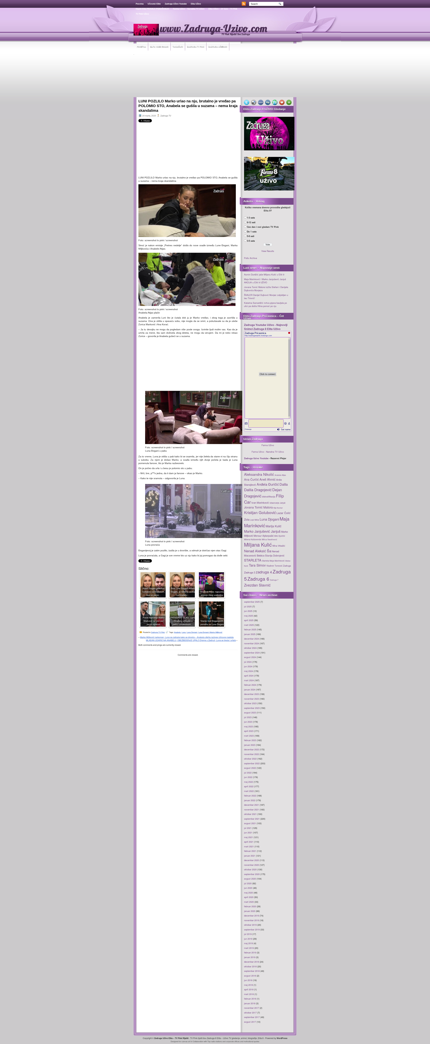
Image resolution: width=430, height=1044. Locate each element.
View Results (267, 251)
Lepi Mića (254, 519)
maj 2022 (248, 781)
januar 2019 (249, 957)
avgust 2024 (250, 657)
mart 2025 (249, 624)
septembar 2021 (252, 818)
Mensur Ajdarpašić (264, 535)
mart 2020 (249, 901)
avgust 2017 (250, 1021)
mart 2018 (249, 994)
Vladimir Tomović (274, 565)
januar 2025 (249, 634)
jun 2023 (248, 721)
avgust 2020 (250, 878)
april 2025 (248, 620)
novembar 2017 (251, 1007)
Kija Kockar (278, 507)
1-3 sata (251, 217)
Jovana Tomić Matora (258, 507)
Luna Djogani (192, 632)
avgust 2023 (250, 712)
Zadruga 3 (249, 572)
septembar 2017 (252, 1017)
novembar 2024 (251, 643)
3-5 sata (251, 240)
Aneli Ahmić (267, 479)
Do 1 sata (251, 231)
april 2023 (248, 731)
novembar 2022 (251, 754)
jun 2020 (248, 887)
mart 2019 (249, 948)
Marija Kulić (273, 526)
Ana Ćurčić (251, 479)
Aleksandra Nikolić (259, 474)
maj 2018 (248, 984)
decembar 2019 (251, 915)
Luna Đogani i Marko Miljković (210, 632)
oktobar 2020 (250, 869)
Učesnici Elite (154, 4)
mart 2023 (249, 735)
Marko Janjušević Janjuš (262, 531)
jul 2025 (248, 606)
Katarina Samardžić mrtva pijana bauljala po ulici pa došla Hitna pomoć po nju (265, 304)
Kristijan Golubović (260, 512)
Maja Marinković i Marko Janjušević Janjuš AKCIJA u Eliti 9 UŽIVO (265, 281)
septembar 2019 (252, 929)
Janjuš (282, 502)
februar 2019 (250, 952)
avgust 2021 (250, 823)
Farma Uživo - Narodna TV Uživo (268, 451)
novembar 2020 (251, 864)
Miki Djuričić (279, 536)
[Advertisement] (215, 76)
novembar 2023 (251, 698)
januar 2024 (249, 689)
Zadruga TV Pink (195, 46)
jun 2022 (248, 777)
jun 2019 (248, 938)
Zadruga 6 (258, 578)
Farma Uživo (268, 445)
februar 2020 (250, 906)
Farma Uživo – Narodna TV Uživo (188, 9)
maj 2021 (248, 837)
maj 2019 (248, 943)
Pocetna (140, 4)
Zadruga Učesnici (217, 46)
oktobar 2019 (250, 924)
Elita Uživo (196, 4)
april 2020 (248, 897)
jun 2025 (248, 611)
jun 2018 (248, 980)
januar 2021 (249, 855)
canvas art (186, 1041)
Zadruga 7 (274, 580)
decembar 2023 (251, 694)
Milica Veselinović (269, 539)
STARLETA (252, 560)
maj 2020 (248, 892)
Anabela (177, 632)
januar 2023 (249, 744)
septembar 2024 (252, 652)
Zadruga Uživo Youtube (176, 4)
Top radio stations (214, 1041)
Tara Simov (257, 565)
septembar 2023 (252, 708)
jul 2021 (248, 828)
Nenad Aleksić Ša (257, 550)
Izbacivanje (274, 502)
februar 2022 (250, 795)
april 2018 (248, 989)
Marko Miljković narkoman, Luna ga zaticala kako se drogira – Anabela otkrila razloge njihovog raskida (187, 637)
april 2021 (248, 841)
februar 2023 (250, 740)
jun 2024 (248, 666)
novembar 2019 (251, 920)
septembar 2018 (252, 971)
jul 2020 (248, 883)
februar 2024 (250, 684)
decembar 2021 (251, 804)
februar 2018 (250, 998)
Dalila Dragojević (258, 489)
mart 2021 (249, 846)
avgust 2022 (250, 767)
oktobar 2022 (250, 758)
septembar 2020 (252, 874)
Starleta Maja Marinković (273, 560)
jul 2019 (248, 934)
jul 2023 (248, 717)
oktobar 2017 (250, 1012)
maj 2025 (248, 615)
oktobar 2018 (250, 966)
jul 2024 (248, 661)
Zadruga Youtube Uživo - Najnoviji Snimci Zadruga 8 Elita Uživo (265, 327)
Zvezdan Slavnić (257, 585)
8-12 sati (251, 222)
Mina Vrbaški (278, 545)
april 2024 (248, 675)
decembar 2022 (251, 749)
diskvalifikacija (268, 496)
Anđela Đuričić (268, 484)
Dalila (284, 484)
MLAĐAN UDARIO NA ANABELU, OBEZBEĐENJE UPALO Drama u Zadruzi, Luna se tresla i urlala (191, 640)
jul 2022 (248, 772)
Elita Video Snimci (159, 46)
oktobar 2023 (250, 703)
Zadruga (287, 565)
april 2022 (248, 786)
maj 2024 (248, 671)
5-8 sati (250, 236)
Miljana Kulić (258, 544)
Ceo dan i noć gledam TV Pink (263, 226)
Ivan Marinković (260, 502)
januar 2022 (249, 800)
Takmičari (178, 46)
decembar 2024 (251, 638)
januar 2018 (249, 1003)
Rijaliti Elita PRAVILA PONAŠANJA (152, 9)
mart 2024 (249, 680)
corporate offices (233, 1041)
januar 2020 (249, 911)
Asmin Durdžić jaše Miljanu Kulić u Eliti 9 (264, 274)
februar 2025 (250, 629)
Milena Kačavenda (252, 539)
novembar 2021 (251, 809)
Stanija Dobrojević (274, 555)
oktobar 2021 (250, 814)
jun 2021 (248, 832)
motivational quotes (251, 1041)
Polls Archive (250, 258)
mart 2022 (249, 791)
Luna (184, 632)
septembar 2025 (252, 601)
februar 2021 (250, 851)
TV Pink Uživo (142, 14)
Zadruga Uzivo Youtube (256, 458)
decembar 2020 (251, 860)
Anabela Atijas (280, 475)
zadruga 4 (264, 571)
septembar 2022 (252, 763)
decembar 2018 (251, 961)
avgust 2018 (250, 975)
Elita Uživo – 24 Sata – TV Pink (222, 9)
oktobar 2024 (250, 647)
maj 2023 (248, 726)
